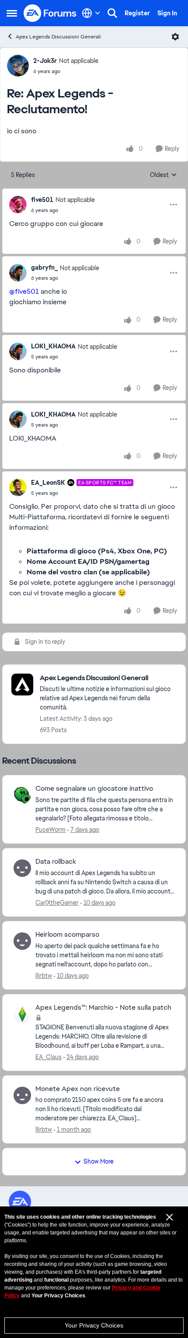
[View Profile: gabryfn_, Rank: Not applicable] (18, 273)
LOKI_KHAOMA (53, 346)
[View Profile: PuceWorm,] (22, 795)
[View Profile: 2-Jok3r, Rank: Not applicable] (18, 65)
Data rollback (55, 861)
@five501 (24, 291)
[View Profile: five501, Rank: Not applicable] (18, 204)
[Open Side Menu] (11, 13)
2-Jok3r (45, 61)
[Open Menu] (175, 37)
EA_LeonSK (48, 483)
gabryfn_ (44, 267)
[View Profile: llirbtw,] (22, 941)
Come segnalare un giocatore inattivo (94, 788)
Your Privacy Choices (94, 1325)
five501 (42, 200)
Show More (99, 1161)
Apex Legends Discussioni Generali (58, 36)
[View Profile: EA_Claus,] (22, 1014)
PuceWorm (50, 830)
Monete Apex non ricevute (77, 1088)
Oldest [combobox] (163, 175)
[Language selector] (91, 13)
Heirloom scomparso (67, 934)
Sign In (167, 13)
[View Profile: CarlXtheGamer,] (22, 868)
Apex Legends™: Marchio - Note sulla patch (103, 1007)
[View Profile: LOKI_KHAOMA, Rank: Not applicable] (18, 351)
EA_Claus (48, 1057)
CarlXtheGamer (57, 903)
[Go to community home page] (50, 13)
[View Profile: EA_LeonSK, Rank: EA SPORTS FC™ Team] (18, 487)
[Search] (112, 13)
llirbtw (43, 976)
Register (137, 13)
